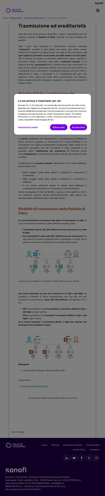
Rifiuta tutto (59, 127)
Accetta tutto (78, 127)
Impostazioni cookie (28, 127)
